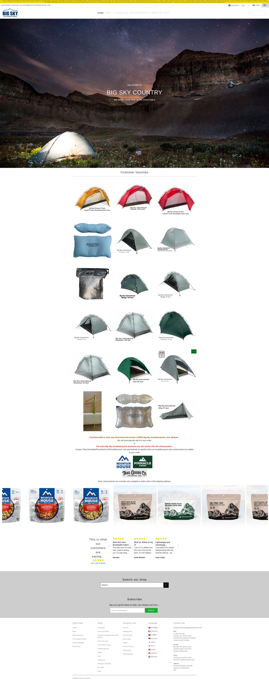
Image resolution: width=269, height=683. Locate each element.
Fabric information (78, 635)
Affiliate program (128, 654)
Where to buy (77, 646)
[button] (234, 5)
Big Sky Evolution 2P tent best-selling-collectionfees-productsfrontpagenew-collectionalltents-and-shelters (176, 241)
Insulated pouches (103, 648)
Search (75, 627)
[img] (98, 560)
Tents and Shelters (103, 631)
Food (99, 656)
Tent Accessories (103, 641)
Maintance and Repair (104, 663)
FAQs (74, 631)
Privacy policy (127, 650)
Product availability (78, 642)
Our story (126, 627)
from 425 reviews (98, 563)
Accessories (101, 660)
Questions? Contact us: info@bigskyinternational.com (26, 5)
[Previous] (8, 506)
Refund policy (127, 639)
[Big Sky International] (10, 13)
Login (257, 5)
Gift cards (101, 667)
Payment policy (127, 635)
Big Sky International (83, 678)
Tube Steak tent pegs (104, 645)
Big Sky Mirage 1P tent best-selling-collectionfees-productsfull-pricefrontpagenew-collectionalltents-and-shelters (176, 284)
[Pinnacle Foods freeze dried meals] (141, 468)
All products (101, 627)
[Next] (261, 506)
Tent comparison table (79, 639)
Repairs (125, 642)
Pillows (100, 652)
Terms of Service (128, 646)
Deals (99, 671)
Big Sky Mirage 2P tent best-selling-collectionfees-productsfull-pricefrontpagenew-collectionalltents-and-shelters (92, 326)
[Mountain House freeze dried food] (124, 468)
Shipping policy (127, 631)
